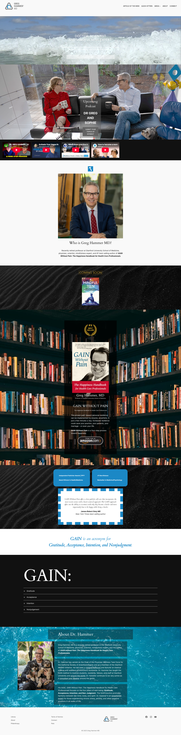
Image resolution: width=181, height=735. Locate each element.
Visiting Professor (93, 668)
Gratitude (31, 591)
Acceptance (32, 597)
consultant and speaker (69, 678)
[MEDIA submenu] (160, 6)
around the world (78, 676)
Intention (30, 603)
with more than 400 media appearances (90, 57)
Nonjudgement (33, 609)
